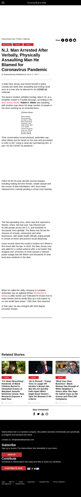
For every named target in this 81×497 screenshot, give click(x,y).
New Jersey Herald (10, 102)
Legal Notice (31, 482)
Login (3, 482)
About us (11, 482)
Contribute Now (13, 468)
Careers (21, 482)
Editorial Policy (20, 484)
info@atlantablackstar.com (23, 440)
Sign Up (12, 455)
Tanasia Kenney (9, 74)
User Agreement (6, 484)
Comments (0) (44, 74)
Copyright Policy (44, 482)
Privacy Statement (59, 482)
